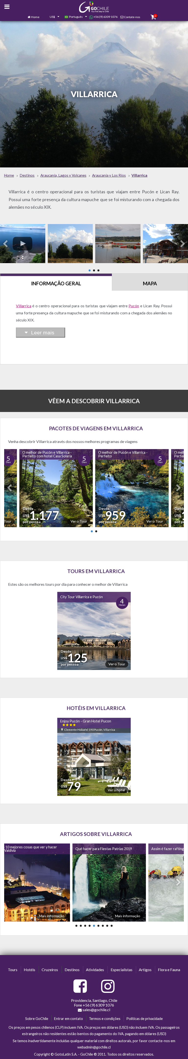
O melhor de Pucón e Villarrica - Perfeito (123, 454)
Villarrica (23, 305)
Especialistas (121, 969)
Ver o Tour (78, 521)
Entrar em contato (68, 1019)
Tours (12, 969)
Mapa (150, 283)
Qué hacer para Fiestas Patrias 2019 (103, 849)
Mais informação (51, 916)
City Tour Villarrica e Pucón (81, 597)
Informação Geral (56, 283)
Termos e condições (104, 1019)
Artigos (145, 969)
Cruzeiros (50, 969)
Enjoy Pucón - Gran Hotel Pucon (85, 722)
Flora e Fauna (169, 969)
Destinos (72, 969)
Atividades (95, 969)
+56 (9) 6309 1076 (105, 17)
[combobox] (51, 17)
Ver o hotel (116, 790)
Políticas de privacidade (144, 1019)
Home (35, 17)
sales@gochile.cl (96, 1009)
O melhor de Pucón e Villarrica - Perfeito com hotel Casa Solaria (47, 454)
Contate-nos (132, 17)
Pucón (134, 305)
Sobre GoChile (36, 1019)
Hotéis (29, 969)
